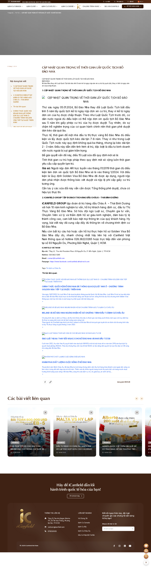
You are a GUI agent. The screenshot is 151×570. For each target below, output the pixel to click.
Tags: (44, 268)
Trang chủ (10, 13)
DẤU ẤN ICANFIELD (111, 6)
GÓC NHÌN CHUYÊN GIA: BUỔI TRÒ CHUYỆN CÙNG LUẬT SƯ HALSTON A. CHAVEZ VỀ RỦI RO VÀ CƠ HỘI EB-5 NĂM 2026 (37, 1)
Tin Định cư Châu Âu (53, 268)
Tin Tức (17, 13)
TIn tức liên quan (19, 107)
